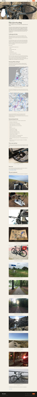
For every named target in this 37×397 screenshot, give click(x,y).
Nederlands (34, 395)
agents (31, 395)
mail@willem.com (26, 395)
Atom (30, 395)
